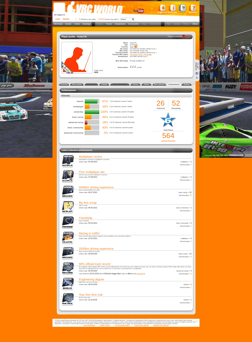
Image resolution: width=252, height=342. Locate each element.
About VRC (172, 12)
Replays (187, 84)
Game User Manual (141, 325)
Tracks (109, 24)
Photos (135, 84)
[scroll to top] (197, 321)
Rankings (87, 24)
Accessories (133, 24)
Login (57, 19)
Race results (77, 84)
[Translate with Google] (197, 66)
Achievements (173, 84)
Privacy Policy (105, 325)
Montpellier (148, 54)
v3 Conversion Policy (122, 325)
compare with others (168, 141)
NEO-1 (140, 54)
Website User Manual (160, 325)
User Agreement (89, 325)
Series (77, 24)
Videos (195, 24)
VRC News (58, 24)
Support (193, 12)
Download (162, 12)
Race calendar (159, 84)
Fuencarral (134, 54)
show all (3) (141, 274)
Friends (104, 84)
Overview (64, 84)
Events (68, 24)
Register (66, 19)
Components (120, 24)
